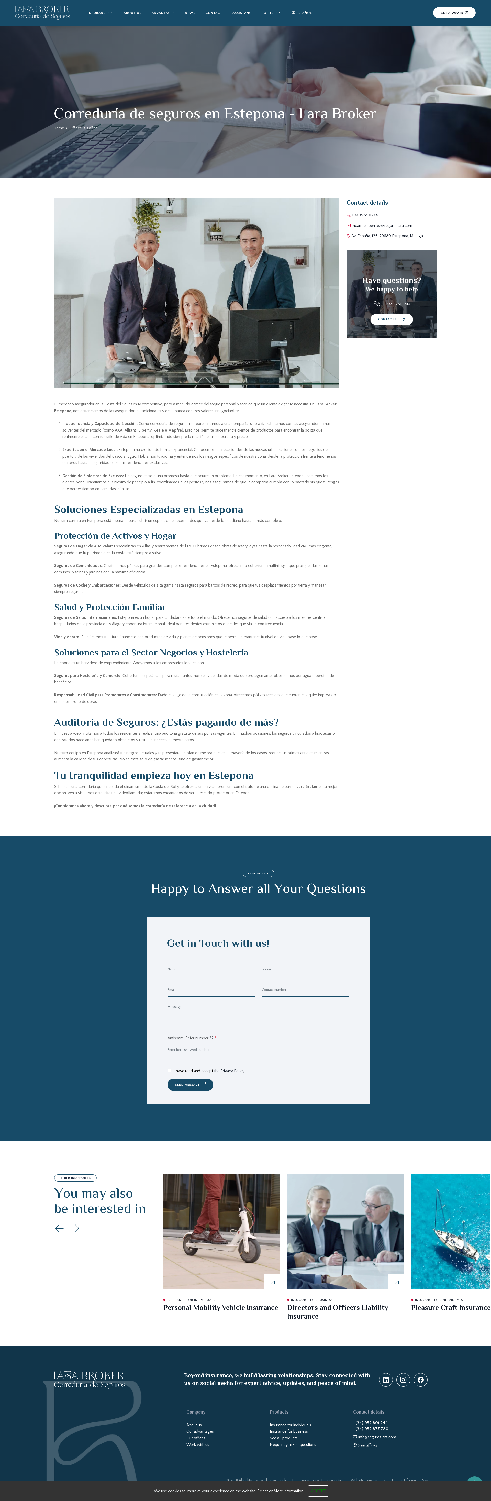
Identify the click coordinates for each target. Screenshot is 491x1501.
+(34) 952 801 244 (370, 1423)
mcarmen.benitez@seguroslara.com (381, 225)
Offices (271, 13)
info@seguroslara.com (376, 1437)
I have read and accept (209, 1071)
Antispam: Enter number (192, 1038)
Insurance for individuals (290, 1425)
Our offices (195, 1438)
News (190, 13)
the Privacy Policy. (229, 1071)
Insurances (99, 13)
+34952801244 (364, 215)
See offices (367, 1445)
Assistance (242, 13)
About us (132, 13)
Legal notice (335, 1480)
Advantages (163, 13)
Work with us (197, 1444)
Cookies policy (307, 1480)
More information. (289, 1491)
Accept (318, 1491)
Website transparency (368, 1480)
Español (303, 13)
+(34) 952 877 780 (370, 1429)
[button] (75, 1228)
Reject (262, 1491)
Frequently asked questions (293, 1444)
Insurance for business (289, 1431)
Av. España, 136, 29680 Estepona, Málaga (387, 236)
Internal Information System (413, 1480)
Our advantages (200, 1431)
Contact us (389, 319)
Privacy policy (279, 1480)
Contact (214, 13)
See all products (284, 1438)
